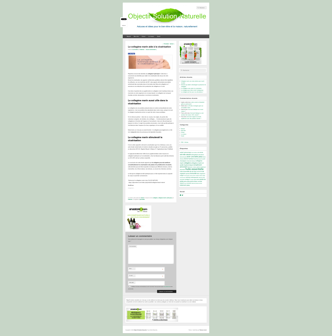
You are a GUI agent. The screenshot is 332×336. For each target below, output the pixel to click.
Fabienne (142, 49)
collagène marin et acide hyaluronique (192, 164)
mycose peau (182, 177)
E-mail (130, 275)
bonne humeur (188, 159)
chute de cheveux (191, 161)
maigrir (182, 175)
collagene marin (162, 198)
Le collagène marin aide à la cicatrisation (191, 88)
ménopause (194, 177)
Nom (130, 268)
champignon (183, 161)
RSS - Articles (184, 142)
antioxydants (194, 154)
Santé (158, 36)
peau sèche (196, 179)
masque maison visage (200, 175)
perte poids (187, 181)
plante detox (193, 181)
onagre (192, 179)
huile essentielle (194, 169)
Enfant (143, 36)
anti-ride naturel (185, 154)
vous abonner (167, 286)
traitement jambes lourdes (196, 183)
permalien (142, 199)
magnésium (202, 173)
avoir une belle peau (194, 156)
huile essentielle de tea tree (188, 171)
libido (198, 173)
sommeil (189, 183)
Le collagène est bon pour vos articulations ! (192, 92)
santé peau (169, 198)
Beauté (129, 36)
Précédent (165, 44)
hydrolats (187, 173)
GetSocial (124, 25)
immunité (193, 173)
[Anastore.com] (138, 231)
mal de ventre (192, 175)
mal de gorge (186, 175)
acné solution (194, 152)
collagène (155, 198)
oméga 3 (187, 179)
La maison (151, 36)
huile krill (199, 171)
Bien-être (136, 36)
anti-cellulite (200, 152)
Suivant (172, 44)
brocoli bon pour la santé (199, 159)
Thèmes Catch (203, 330)
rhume (185, 183)
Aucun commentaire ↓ (151, 49)
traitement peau (185, 185)
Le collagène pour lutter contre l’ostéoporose (192, 90)
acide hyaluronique (185, 152)
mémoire (188, 177)
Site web (131, 282)
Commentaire (132, 246)
